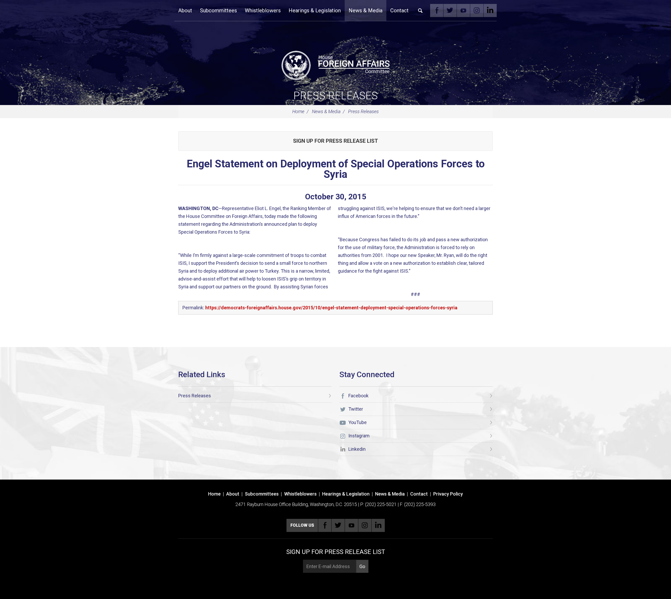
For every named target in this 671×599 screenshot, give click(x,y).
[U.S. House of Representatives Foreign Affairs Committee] (335, 64)
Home (298, 111)
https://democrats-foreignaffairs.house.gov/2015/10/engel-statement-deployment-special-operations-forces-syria (331, 307)
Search (420, 10)
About (185, 10)
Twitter (450, 10)
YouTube (463, 10)
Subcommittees (218, 10)
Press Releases (335, 96)
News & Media (365, 10)
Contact (399, 10)
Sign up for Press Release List (335, 141)
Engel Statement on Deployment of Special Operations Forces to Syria (336, 169)
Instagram (476, 10)
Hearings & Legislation (315, 10)
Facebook (436, 10)
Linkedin (490, 10)
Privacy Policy (448, 494)
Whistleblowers (263, 10)
